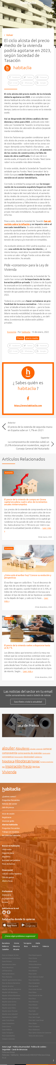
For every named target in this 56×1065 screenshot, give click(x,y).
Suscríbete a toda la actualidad (28, 702)
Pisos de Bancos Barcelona (11, 983)
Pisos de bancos (8, 864)
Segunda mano (8, 853)
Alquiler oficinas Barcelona (11, 995)
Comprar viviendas (8, 1039)
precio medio (32, 338)
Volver (9, 35)
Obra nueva (6, 849)
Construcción (46, 753)
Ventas (36, 766)
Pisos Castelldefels (8, 1036)
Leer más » (28, 671)
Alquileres (22, 748)
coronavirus (8, 756)
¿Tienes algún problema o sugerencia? (20, 936)
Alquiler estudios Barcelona (11, 989)
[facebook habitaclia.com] (9, 912)
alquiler (8, 748)
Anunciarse (6, 895)
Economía (11, 332)
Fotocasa (5, 1055)
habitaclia (22, 67)
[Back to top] (50, 1059)
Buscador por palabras (11, 860)
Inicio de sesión (8, 814)
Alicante (16, 949)
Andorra (35, 946)
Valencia (46, 946)
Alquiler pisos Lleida (9, 1005)
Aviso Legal (6, 1047)
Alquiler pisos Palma (9, 1008)
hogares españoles (46, 762)
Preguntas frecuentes (11, 800)
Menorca (16, 946)
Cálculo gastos (8, 877)
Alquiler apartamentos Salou (12, 980)
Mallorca (5, 946)
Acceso (5, 902)
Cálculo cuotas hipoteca (11, 874)
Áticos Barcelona (7, 967)
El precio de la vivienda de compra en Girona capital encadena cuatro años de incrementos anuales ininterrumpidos (25, 502)
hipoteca (8, 761)
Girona (16, 943)
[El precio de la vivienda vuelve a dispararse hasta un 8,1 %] (28, 628)
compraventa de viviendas (30, 753)
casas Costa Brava (8, 1020)
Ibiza (26, 946)
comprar (47, 748)
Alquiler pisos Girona (9, 1001)
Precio (20, 338)
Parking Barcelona (8, 974)
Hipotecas (23, 761)
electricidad (29, 757)
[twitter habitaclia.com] (4, 912)
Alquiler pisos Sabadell (10, 1014)
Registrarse (6, 817)
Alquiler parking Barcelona (11, 998)
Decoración (18, 757)
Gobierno (38, 757)
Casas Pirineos (7, 961)
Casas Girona (6, 1026)
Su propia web (8, 899)
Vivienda (9, 772)
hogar (35, 761)
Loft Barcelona (7, 970)
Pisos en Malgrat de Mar (10, 955)
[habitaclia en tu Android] (29, 927)
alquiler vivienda (36, 749)
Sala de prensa (8, 807)
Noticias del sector (9, 804)
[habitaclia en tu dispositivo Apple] (11, 927)
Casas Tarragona (7, 1032)
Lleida (38, 943)
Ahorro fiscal (7, 881)
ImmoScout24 (25, 1055)
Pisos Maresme (7, 977)
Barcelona (6, 943)
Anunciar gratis (8, 821)
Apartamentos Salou (9, 964)
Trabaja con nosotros (10, 832)
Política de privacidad (21, 1047)
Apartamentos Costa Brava (11, 958)
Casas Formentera (8, 1023)
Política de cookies (38, 1047)
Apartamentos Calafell (9, 1017)
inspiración (13, 766)
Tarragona (27, 943)
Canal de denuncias (19, 1049)
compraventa (9, 752)
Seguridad (6, 1049)
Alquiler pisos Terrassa (9, 1011)
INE (3, 767)
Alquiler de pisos (8, 986)
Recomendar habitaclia (11, 835)
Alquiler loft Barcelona (9, 992)
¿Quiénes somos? (9, 797)
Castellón (5, 949)
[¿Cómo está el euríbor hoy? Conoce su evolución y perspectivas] (28, 558)
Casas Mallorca (7, 1029)
